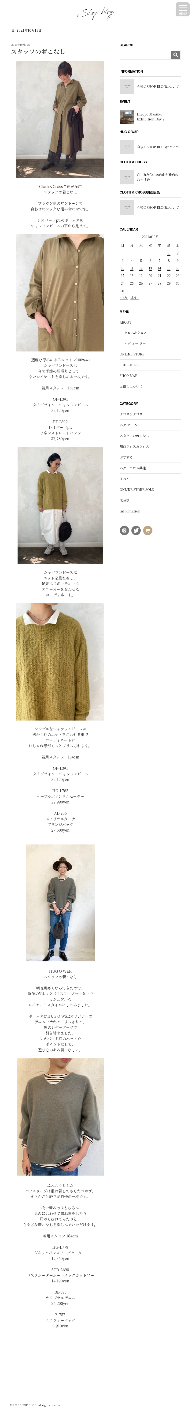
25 (132, 283)
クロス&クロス (135, 332)
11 (131, 268)
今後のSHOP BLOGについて (158, 86)
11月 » (134, 297)
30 (178, 283)
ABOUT (125, 322)
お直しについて (131, 386)
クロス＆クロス (131, 414)
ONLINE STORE (132, 354)
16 (177, 268)
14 (159, 268)
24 (123, 283)
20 (150, 275)
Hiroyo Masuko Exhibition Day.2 (150, 116)
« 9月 (124, 297)
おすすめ (126, 457)
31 (122, 290)
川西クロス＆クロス (134, 446)
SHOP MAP (128, 375)
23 (178, 275)
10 (122, 268)
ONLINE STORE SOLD (137, 489)
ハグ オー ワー (135, 343)
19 (141, 275)
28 (159, 283)
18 (131, 275)
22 (169, 275)
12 (141, 268)
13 (150, 268)
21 (159, 275)
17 (122, 275)
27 (150, 283)
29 (169, 283)
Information (130, 511)
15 (168, 268)
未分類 (124, 500)
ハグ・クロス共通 (133, 468)
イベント (126, 478)
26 (141, 283)
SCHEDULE (129, 364)
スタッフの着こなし (38, 51)
